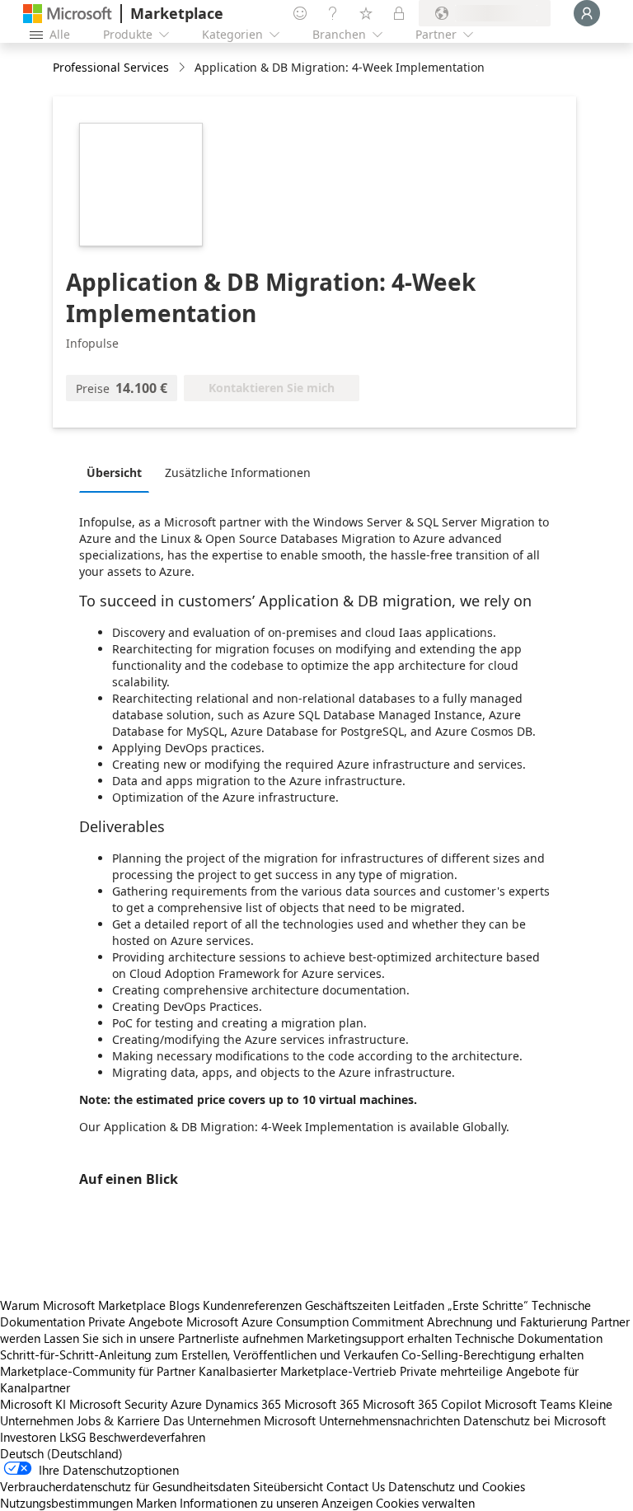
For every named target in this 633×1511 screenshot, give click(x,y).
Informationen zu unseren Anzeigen (276, 1503)
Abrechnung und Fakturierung (507, 1321)
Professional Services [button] (111, 67)
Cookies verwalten (425, 1503)
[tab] (118, 472)
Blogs (184, 1305)
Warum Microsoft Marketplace (83, 1305)
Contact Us (355, 1486)
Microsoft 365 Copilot (422, 1404)
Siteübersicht (288, 1486)
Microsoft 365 (321, 1404)
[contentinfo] (183, 68)
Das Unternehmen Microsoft (239, 1420)
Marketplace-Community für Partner (97, 1371)
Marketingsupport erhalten (379, 1338)
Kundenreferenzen (252, 1305)
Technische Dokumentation (529, 1338)
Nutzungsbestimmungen (66, 1503)
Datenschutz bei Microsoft (534, 1420)
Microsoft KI (33, 1404)
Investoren (28, 1437)
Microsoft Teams (530, 1404)
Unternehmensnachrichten (389, 1420)
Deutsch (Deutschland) (61, 1453)
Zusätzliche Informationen (238, 472)
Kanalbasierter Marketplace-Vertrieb (297, 1371)
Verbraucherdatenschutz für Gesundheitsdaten (125, 1486)
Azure (186, 1404)
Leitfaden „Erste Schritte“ (460, 1305)
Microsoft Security (118, 1404)
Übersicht (114, 472)
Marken (156, 1503)
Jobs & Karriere (118, 1420)
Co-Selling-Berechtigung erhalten (492, 1354)
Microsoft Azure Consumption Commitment (306, 1321)
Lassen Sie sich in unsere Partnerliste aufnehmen (173, 1338)
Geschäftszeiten (347, 1305)
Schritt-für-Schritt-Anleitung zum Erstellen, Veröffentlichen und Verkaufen (199, 1354)
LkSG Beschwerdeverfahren (132, 1437)
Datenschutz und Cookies (456, 1486)
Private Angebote (135, 1321)
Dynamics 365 (243, 1404)
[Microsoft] (67, 13)
